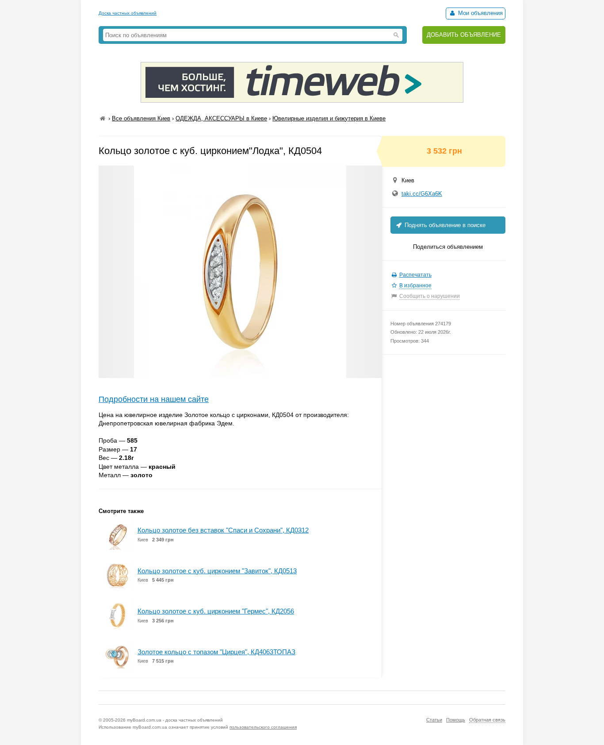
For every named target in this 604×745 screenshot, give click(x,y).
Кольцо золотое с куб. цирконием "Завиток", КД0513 (217, 571)
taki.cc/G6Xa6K (421, 193)
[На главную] (103, 118)
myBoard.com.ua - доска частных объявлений (175, 720)
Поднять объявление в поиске (444, 225)
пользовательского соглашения (263, 727)
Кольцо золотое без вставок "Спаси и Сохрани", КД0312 (223, 530)
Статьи (434, 719)
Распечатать (415, 275)
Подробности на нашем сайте (154, 399)
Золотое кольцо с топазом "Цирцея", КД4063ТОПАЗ (216, 652)
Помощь (455, 719)
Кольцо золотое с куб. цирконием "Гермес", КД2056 (216, 611)
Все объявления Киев (141, 118)
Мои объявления (479, 13)
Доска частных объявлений (128, 13)
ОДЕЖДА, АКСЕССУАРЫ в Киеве (221, 118)
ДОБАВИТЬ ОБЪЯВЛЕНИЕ (464, 34)
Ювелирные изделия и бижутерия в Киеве (329, 118)
